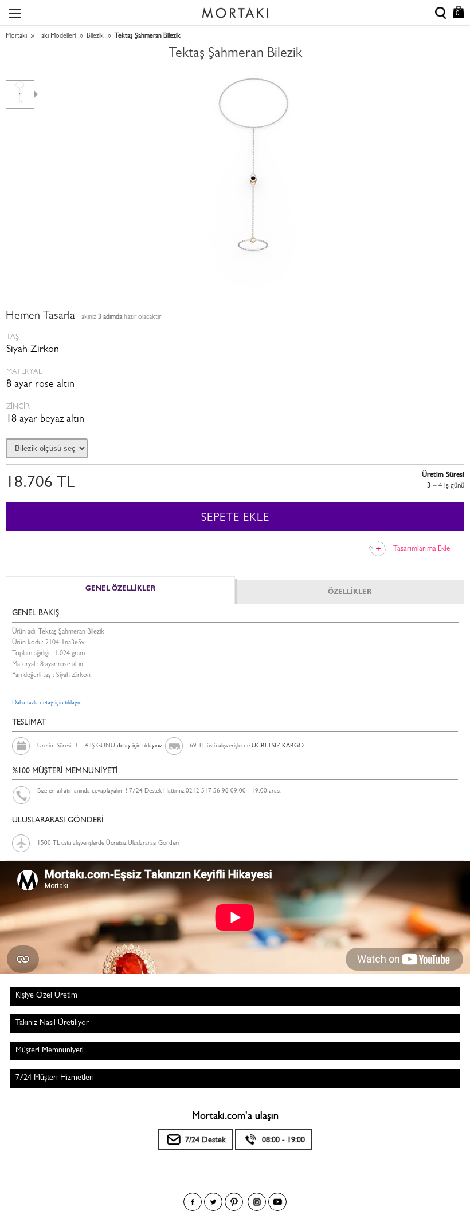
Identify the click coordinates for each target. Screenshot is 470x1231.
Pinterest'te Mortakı (234, 1202)
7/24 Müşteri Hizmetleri (54, 1078)
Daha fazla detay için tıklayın (46, 703)
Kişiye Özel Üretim (46, 996)
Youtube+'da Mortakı (277, 1202)
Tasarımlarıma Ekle (421, 549)
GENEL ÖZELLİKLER (120, 589)
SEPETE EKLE (235, 518)
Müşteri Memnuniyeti (49, 1051)
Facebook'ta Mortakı (192, 1202)
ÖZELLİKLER (349, 592)
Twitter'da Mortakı (213, 1202)
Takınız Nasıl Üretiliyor (52, 1023)
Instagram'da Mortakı (257, 1202)
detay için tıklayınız (139, 746)
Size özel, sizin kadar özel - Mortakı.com (235, 10)
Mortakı (16, 36)
